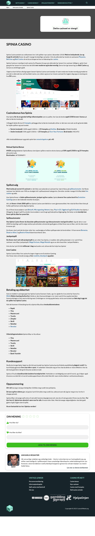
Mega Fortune (34, 242)
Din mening (14, 416)
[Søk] (87, 3)
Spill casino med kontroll (37, 487)
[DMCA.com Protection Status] (37, 498)
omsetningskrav (42, 139)
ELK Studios (75, 210)
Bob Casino (19, 59)
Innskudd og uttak (65, 3)
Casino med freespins (77, 487)
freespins (27, 123)
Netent (47, 210)
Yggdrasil (65, 210)
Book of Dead (25, 232)
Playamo (82, 57)
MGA (8, 296)
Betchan (9, 59)
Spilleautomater (47, 3)
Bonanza (84, 230)
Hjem (7, 7)
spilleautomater (75, 189)
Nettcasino (20, 3)
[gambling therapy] (57, 498)
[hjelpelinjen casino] (77, 498)
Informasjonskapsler (35, 484)
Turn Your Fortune (56, 132)
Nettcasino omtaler (76, 490)
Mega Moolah (45, 242)
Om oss (31, 490)
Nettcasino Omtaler (18, 7)
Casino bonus (33, 3)
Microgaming (39, 210)
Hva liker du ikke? (15, 432)
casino (55, 59)
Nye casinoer (74, 484)
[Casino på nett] (8, 3)
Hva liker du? (13, 423)
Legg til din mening (47, 445)
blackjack (43, 256)
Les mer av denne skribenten (77, 468)
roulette (36, 256)
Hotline (53, 129)
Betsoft (30, 210)
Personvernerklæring (36, 481)
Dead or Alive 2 (12, 232)
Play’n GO (57, 210)
